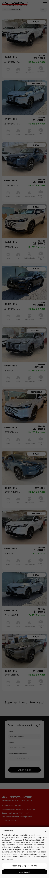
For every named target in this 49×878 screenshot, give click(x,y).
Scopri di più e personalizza (24, 866)
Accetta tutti (24, 872)
